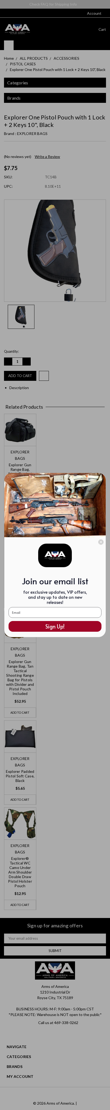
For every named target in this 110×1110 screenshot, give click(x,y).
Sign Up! (55, 626)
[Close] (101, 542)
